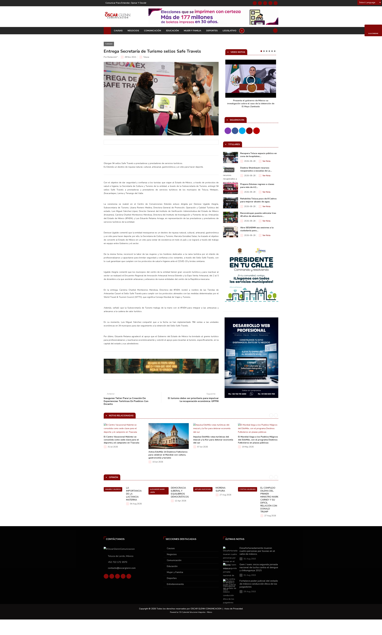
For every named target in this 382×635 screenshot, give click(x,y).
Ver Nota (266, 161)
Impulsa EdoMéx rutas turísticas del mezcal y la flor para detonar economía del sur (213, 439)
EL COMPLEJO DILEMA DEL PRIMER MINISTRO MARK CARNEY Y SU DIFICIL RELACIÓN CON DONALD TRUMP (269, 499)
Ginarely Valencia (113, 489)
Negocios (133, 30)
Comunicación (152, 30)
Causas (118, 30)
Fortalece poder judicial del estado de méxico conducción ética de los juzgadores (258, 583)
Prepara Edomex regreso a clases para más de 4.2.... (257, 186)
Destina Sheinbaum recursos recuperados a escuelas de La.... (256, 169)
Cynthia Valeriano (247, 489)
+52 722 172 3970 (117, 562)
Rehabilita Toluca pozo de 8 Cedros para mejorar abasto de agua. (258, 200)
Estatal (229, 186)
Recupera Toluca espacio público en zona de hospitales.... (258, 155)
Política (229, 170)
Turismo (109, 44)
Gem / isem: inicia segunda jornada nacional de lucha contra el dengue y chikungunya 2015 (258, 567)
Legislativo (229, 30)
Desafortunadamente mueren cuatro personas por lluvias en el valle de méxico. (257, 551)
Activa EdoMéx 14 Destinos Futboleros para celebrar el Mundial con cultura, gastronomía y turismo (167, 454)
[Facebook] (255, 3)
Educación (172, 30)
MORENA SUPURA (220, 489)
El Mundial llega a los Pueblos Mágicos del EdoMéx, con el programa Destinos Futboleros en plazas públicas (258, 439)
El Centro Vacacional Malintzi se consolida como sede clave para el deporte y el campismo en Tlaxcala (121, 439)
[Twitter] (260, 3)
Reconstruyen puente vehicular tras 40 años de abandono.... (258, 215)
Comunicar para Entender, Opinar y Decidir (125, 2)
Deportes (212, 30)
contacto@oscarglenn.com (122, 568)
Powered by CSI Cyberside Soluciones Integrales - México (191, 612)
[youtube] (270, 3)
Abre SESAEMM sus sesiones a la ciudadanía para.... (257, 229)
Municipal (230, 155)
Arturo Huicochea (203, 489)
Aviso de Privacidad (233, 608)
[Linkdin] (265, 3)
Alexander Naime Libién (157, 490)
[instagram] (276, 3)
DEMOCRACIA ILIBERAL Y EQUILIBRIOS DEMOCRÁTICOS (180, 492)
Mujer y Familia (192, 30)
